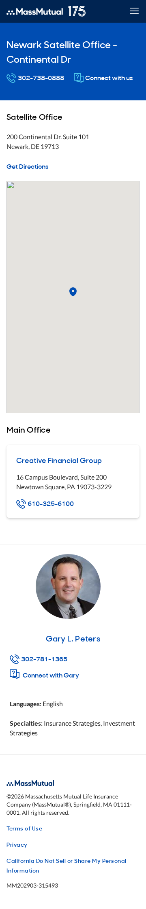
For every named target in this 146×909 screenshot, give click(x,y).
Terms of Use (24, 828)
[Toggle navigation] (134, 11)
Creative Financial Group (59, 459)
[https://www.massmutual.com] (46, 11)
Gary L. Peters (73, 638)
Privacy (17, 844)
